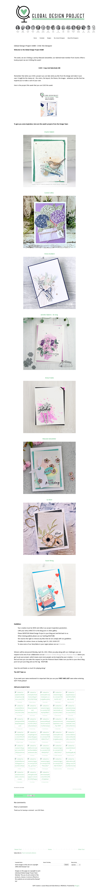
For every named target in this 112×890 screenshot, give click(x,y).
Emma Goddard (49, 254)
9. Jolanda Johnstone (57, 715)
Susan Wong (49, 561)
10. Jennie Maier (70, 715)
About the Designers (73, 38)
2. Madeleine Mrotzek (32, 702)
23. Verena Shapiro (45, 755)
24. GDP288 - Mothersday (58, 755)
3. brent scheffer (44, 702)
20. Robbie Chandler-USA (70, 742)
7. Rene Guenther (32, 715)
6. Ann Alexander (19, 715)
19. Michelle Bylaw (58, 742)
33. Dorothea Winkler (44, 782)
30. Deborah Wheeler (70, 768)
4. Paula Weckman (58, 702)
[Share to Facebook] (32, 795)
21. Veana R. (19, 755)
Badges (49, 38)
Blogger (77, 886)
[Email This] (28, 795)
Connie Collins (49, 193)
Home (35, 38)
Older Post (81, 849)
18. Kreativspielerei (45, 742)
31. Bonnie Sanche (19, 782)
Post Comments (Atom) (29, 853)
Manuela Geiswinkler (49, 439)
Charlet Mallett (49, 132)
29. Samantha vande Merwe (57, 768)
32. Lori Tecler (32, 782)
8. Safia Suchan (45, 715)
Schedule (42, 38)
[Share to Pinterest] (34, 795)
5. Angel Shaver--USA (70, 702)
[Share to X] (31, 795)
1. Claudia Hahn (19, 702)
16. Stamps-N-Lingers (19, 742)
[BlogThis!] (29, 795)
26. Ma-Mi (19, 768)
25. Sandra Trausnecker (70, 755)
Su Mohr (49, 500)
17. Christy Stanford (32, 742)
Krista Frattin (49, 378)
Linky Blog (79, 789)
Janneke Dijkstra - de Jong (49, 315)
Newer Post (17, 849)
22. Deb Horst (32, 755)
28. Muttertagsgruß (45, 768)
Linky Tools (74, 789)
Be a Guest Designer (59, 38)
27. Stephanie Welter (32, 768)
